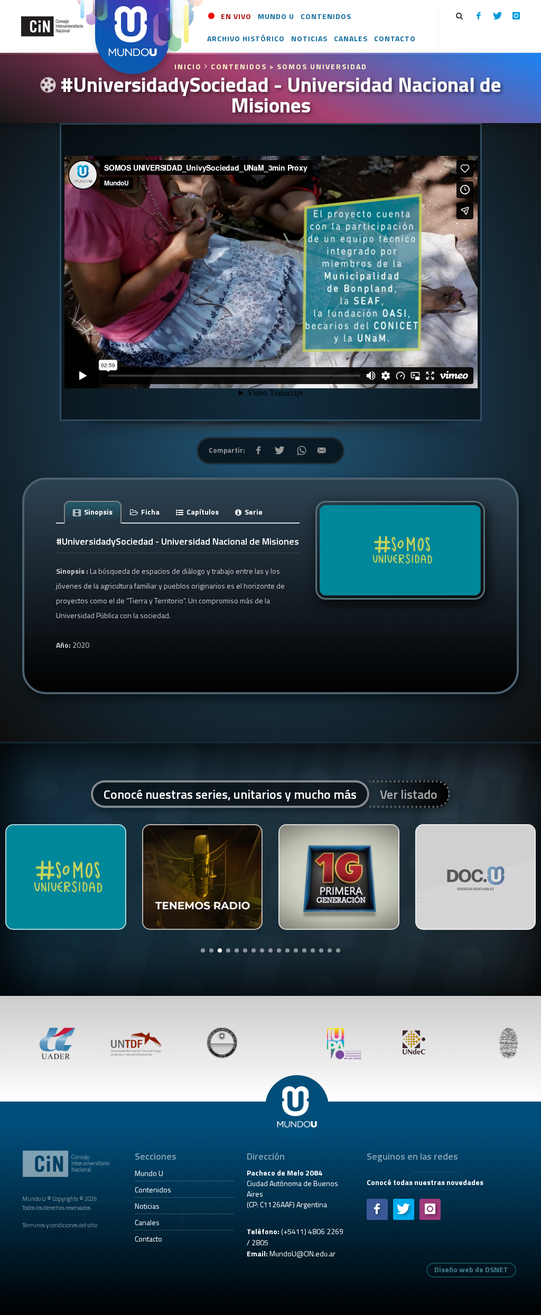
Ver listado (408, 794)
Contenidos (153, 1189)
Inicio (189, 66)
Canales (147, 1222)
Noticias (147, 1205)
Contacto (148, 1238)
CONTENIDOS (239, 66)
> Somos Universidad (318, 66)
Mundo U (149, 1173)
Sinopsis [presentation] (97, 511)
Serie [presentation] (253, 511)
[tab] (93, 512)
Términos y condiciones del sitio (59, 1224)
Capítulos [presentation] (202, 511)
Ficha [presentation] (149, 511)
